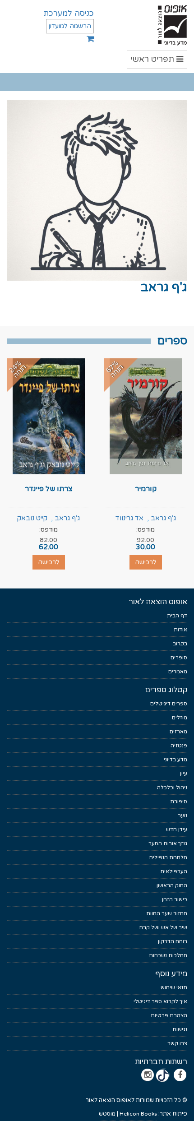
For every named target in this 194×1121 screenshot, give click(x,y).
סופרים (179, 657)
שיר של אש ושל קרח (163, 927)
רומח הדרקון (172, 941)
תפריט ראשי (157, 61)
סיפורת (178, 801)
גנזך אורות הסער (167, 843)
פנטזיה (179, 745)
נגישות (179, 1029)
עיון (183, 773)
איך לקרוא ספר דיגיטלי (160, 1001)
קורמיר (146, 488)
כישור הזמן (174, 899)
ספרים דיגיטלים (168, 703)
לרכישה (146, 562)
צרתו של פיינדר (49, 488)
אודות (180, 629)
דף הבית (177, 615)
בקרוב (180, 643)
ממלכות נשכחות (168, 955)
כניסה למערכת (68, 13)
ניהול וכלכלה (172, 787)
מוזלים (179, 717)
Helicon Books (138, 1114)
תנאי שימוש (174, 987)
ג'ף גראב (163, 518)
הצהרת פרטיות (169, 1015)
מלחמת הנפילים (168, 857)
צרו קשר (177, 1043)
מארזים (178, 731)
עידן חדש (176, 829)
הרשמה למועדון (70, 26)
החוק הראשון (172, 885)
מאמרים (177, 671)
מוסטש (107, 1114)
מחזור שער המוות (166, 913)
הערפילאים (174, 871)
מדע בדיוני (175, 759)
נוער (182, 815)
